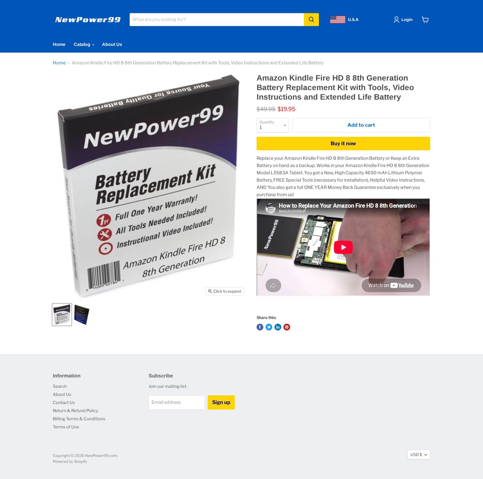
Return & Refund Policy (75, 410)
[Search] (311, 19)
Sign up (221, 402)
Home (59, 44)
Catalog (82, 44)
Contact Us (64, 402)
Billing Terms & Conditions (79, 418)
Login (407, 19)
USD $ (416, 454)
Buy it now (343, 143)
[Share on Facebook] (260, 327)
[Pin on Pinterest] (286, 327)
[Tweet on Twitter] (269, 327)
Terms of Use (66, 426)
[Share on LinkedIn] (277, 327)
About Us (112, 44)
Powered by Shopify (70, 461)
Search (60, 386)
